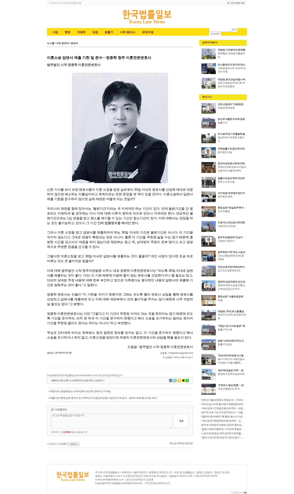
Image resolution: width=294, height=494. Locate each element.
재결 (220, 300)
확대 (55, 380)
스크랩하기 (98, 380)
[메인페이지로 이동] (147, 24)
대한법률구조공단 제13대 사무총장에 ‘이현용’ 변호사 (245, 148)
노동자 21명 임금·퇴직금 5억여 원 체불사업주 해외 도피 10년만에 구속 (237, 433)
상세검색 (215, 33)
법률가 (109, 32)
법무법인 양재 (225, 196)
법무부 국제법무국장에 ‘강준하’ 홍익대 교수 (224, 425)
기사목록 (73, 380)
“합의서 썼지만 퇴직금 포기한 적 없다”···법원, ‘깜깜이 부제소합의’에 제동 (238, 437)
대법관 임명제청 (226, 107)
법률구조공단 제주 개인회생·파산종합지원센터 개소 (245, 178)
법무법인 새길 (225, 152)
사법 (55, 32)
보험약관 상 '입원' (227, 226)
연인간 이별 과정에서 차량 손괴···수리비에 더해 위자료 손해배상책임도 (238, 400)
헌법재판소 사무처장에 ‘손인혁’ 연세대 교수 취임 (86, 391)
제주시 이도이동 (226, 181)
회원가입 (240, 3)
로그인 (230, 3)
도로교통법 (224, 211)
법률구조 (222, 122)
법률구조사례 (225, 329)
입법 (95, 32)
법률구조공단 (225, 344)
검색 (234, 29)
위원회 (81, 32)
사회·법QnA (127, 32)
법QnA (74, 43)
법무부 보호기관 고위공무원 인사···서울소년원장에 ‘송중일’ (232, 412)
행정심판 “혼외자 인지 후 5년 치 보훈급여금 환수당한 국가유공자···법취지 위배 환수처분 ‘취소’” (109, 398)
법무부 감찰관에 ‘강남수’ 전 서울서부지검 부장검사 (244, 237)
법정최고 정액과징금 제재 (231, 374)
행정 (67, 32)
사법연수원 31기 (226, 240)
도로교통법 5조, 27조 (229, 388)
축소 (63, 380)
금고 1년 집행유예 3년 (229, 270)
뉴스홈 (50, 43)
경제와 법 (148, 32)
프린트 (85, 380)
